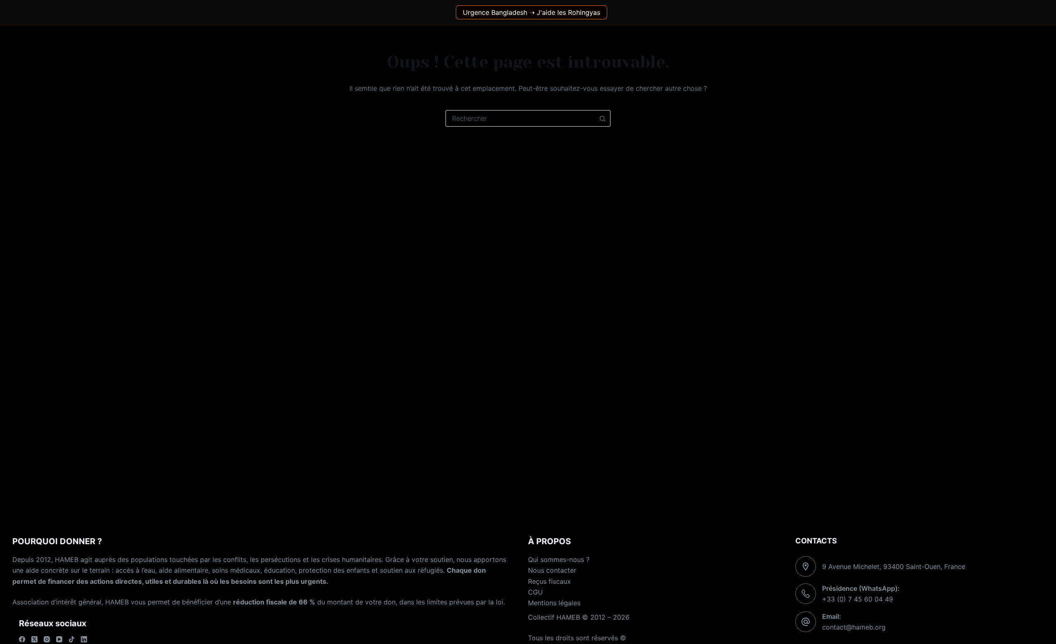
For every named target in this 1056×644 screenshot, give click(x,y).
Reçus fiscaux (549, 581)
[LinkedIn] (84, 639)
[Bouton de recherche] (602, 118)
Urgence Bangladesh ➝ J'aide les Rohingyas (531, 12)
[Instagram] (47, 639)
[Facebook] (22, 639)
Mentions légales (554, 603)
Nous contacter (552, 570)
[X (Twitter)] (34, 639)
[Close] (1049, 6)
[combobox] (520, 118)
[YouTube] (59, 639)
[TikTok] (71, 639)
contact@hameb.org (854, 627)
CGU (535, 592)
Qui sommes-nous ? (558, 559)
